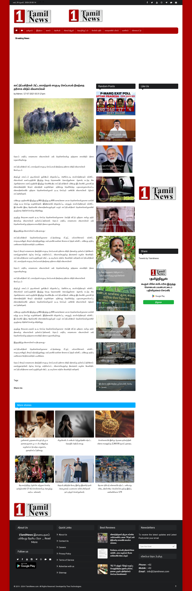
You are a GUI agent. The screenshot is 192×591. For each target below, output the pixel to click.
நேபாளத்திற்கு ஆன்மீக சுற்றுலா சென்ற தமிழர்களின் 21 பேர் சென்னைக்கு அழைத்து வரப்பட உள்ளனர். (34, 488)
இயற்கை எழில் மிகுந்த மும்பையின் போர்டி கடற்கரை (115, 385)
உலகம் (48, 30)
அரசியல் (57, 30)
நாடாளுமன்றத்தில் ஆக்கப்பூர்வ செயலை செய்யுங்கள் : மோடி (111, 167)
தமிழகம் (29, 30)
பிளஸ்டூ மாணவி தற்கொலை (110, 199)
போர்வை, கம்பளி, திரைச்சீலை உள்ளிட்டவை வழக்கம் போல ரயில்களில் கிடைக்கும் (122, 553)
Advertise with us (66, 566)
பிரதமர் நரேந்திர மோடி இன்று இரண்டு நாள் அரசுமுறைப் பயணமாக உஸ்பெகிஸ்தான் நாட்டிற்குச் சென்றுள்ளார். (75, 488)
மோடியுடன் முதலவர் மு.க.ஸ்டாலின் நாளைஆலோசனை (112, 136)
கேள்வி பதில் (96, 30)
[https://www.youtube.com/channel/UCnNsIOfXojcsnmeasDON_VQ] (122, 15)
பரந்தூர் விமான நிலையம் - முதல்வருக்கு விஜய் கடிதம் (115, 226)
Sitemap (62, 573)
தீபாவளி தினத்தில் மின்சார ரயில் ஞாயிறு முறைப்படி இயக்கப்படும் (115, 359)
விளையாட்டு (136, 30)
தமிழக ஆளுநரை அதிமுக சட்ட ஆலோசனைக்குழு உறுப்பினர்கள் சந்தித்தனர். (112, 275)
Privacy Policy (64, 554)
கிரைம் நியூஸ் (69, 30)
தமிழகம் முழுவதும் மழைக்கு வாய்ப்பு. (114, 307)
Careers (62, 547)
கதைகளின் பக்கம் (112, 30)
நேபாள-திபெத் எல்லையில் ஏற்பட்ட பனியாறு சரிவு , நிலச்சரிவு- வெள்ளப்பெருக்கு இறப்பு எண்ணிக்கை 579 (115, 488)
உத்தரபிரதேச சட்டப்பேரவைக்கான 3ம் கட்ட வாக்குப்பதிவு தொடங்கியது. (114, 110)
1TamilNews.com (32, 586)
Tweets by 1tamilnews (149, 258)
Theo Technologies (73, 586)
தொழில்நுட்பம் (82, 30)
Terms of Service (66, 560)
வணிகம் (125, 30)
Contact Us (63, 541)
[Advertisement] (96, 62)
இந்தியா (39, 30)
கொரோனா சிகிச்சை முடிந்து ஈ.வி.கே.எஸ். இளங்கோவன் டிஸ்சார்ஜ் (113, 333)
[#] (158, 193)
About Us (62, 535)
